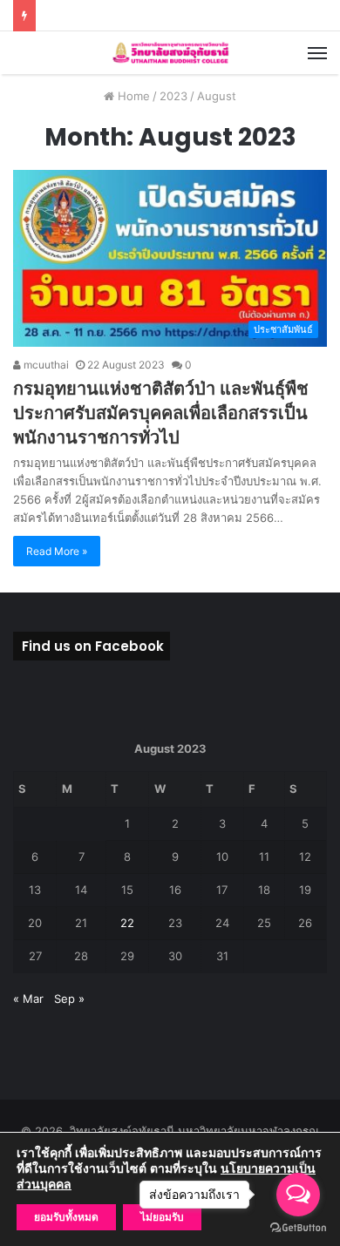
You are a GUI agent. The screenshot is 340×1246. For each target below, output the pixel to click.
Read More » (56, 551)
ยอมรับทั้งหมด (66, 1217)
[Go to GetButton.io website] (298, 1228)
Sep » (69, 999)
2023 (173, 96)
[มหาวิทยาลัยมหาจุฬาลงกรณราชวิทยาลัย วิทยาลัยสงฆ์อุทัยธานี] (170, 52)
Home (132, 96)
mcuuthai (45, 364)
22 (127, 923)
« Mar (28, 999)
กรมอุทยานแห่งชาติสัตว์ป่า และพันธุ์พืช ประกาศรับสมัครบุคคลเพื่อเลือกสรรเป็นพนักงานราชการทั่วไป (161, 413)
